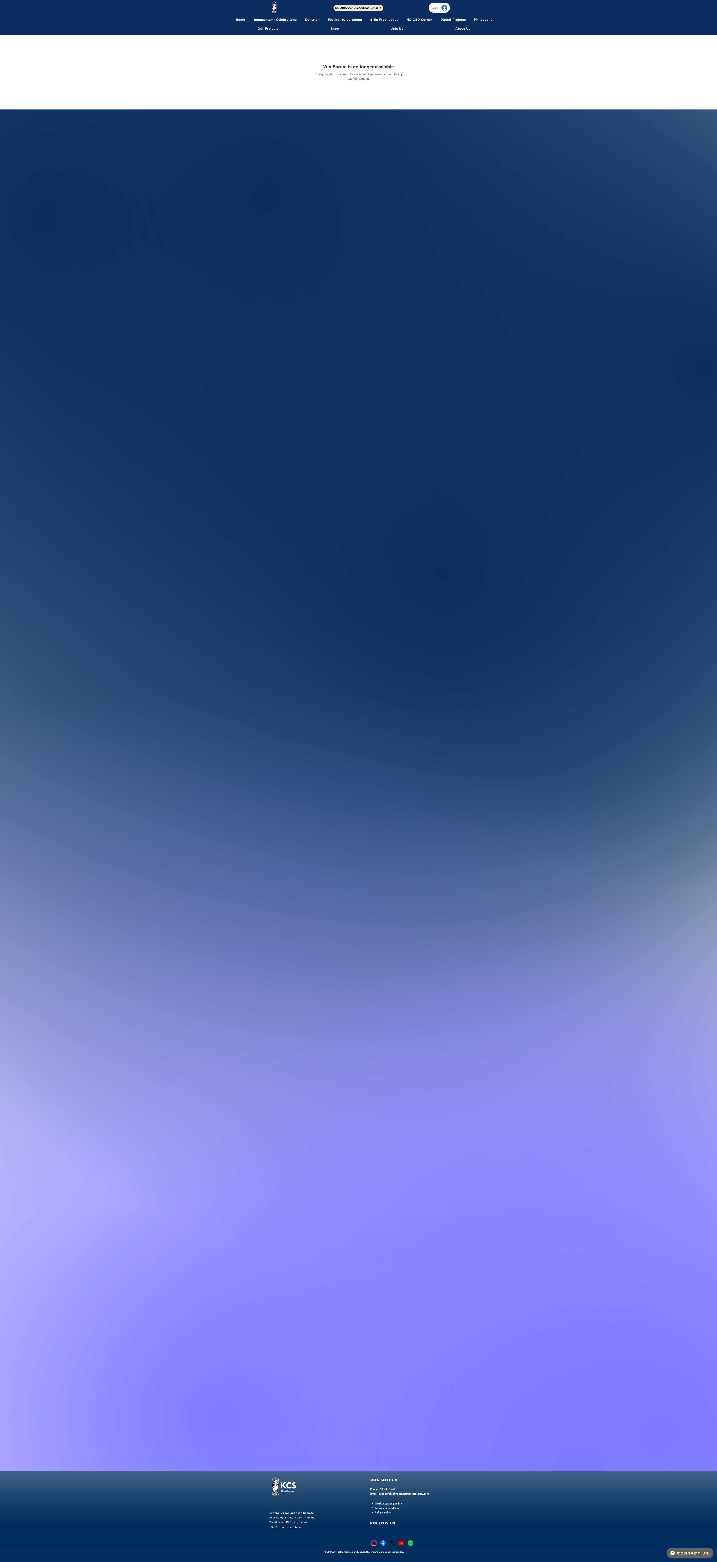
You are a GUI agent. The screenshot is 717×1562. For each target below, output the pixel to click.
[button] (345, 19)
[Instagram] (374, 1543)
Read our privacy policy (388, 1503)
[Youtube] (401, 1543)
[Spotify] (410, 1543)
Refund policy (383, 1512)
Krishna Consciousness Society (386, 1551)
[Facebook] (383, 1543)
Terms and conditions (387, 1508)
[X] (392, 1543)
